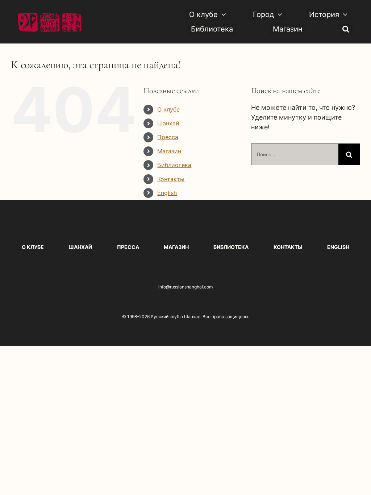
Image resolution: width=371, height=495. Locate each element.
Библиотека (174, 165)
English (167, 192)
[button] (346, 29)
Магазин (169, 151)
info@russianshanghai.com (185, 287)
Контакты (170, 179)
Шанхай (168, 123)
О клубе (168, 109)
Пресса (167, 137)
